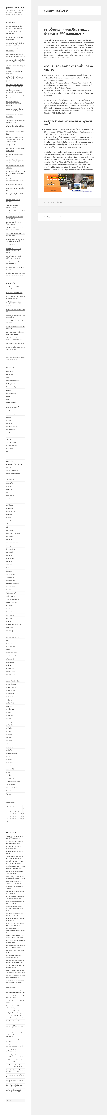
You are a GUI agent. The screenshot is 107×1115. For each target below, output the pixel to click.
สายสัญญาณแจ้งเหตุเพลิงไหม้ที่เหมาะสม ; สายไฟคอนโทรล (14, 27)
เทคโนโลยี (9, 728)
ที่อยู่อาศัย (9, 514)
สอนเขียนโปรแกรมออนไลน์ (14, 624)
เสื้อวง (8, 756)
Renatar (8, 396)
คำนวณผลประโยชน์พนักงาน (14, 464)
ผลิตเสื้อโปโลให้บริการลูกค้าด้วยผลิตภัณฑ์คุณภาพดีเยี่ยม (15, 229)
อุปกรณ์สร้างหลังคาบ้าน (13, 681)
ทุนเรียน (8, 518)
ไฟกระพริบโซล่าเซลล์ (12, 788)
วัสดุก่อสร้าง (9, 612)
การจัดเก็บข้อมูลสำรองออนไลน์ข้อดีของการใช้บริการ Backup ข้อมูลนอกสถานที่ (14, 139)
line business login (11, 387)
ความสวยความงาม (11, 458)
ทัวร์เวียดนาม (10, 505)
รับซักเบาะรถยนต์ (11, 593)
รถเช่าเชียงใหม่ (10, 580)
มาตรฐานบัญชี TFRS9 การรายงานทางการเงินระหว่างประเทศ (13, 250)
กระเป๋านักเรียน (10, 430)
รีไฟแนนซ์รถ (9, 609)
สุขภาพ (8, 649)
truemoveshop (10, 414)
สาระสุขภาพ (9, 634)
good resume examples (13, 381)
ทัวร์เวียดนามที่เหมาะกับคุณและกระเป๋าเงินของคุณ (15, 263)
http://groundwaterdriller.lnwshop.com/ (78, 170)
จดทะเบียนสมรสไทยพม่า (13, 474)
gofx (7, 377)
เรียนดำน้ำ (9, 741)
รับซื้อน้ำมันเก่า (10, 596)
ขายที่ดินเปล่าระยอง (11, 445)
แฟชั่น (8, 772)
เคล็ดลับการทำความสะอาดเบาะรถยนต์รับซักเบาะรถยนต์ (15, 240)
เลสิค (7, 744)
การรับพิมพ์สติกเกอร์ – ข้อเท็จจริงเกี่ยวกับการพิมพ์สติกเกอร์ (15, 44)
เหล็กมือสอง (9, 763)
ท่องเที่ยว (8, 499)
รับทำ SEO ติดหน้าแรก (12, 599)
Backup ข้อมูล (10, 371)
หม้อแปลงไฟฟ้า (10, 659)
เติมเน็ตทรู (9, 722)
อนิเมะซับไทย (10, 668)
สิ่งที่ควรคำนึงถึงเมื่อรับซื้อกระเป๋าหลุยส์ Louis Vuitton (15, 333)
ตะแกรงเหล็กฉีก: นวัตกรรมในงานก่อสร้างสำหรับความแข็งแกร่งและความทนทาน (15, 1035)
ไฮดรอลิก (9, 794)
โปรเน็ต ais (9, 775)
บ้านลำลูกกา (9, 546)
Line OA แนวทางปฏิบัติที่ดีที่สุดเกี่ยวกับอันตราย (14, 217)
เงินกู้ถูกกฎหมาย (10, 700)
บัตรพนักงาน (9, 536)
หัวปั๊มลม (8, 665)
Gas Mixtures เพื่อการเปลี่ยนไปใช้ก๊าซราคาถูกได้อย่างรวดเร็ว (15, 61)
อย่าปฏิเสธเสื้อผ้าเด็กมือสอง (13, 145)
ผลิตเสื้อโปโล (9, 561)
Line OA (8, 390)
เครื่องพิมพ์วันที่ (10, 690)
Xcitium (8, 417)
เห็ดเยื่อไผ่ (9, 759)
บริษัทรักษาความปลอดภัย (13, 533)
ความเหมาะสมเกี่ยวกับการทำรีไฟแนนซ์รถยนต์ (14, 223)
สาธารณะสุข (9, 631)
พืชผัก (7, 568)
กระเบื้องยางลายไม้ (11, 426)
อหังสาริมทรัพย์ (10, 675)
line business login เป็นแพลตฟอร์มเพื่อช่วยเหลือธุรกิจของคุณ (15, 930)
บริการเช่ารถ (9, 527)
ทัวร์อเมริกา (9, 502)
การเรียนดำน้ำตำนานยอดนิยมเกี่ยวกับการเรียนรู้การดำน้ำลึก (14, 85)
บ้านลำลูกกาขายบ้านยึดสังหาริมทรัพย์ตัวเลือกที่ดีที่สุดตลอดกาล (14, 103)
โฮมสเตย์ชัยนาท (10, 785)
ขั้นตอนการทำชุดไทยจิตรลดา (14, 292)
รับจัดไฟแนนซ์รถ (11, 587)
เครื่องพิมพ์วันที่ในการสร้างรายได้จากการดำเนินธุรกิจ (15, 348)
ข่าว (7, 452)
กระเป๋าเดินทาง (10, 433)
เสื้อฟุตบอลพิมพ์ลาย (11, 753)
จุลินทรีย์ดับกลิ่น (10, 480)
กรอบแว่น (9, 423)
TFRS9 (8, 411)
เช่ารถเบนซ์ (9, 715)
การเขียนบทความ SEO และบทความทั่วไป (13, 288)
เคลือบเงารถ (9, 697)
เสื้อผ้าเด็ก (9, 750)
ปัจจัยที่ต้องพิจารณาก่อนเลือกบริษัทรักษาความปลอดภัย (14, 257)
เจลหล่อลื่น (9, 706)
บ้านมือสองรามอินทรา (12, 543)
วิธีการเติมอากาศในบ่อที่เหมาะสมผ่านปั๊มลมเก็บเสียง (15, 121)
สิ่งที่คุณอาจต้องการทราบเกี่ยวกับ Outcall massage (15, 97)
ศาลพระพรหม (10, 615)
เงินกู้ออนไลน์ (10, 703)
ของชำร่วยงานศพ (11, 442)
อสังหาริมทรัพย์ (10, 671)
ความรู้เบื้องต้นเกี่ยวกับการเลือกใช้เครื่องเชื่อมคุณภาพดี (15, 297)
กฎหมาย (8, 420)
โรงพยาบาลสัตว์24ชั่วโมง (13, 781)
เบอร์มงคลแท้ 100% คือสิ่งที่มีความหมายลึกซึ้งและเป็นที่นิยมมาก (14, 908)
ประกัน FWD (9, 555)
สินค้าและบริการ (10, 646)
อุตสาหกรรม (9, 678)
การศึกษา (9, 436)
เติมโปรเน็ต (9, 725)
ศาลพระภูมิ (9, 618)
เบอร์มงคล (9, 734)
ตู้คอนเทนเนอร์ (10, 496)
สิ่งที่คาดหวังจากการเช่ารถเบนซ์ (15, 343)
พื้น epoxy (9, 571)
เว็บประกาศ (9, 747)
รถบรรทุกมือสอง (10, 574)
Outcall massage (11, 393)
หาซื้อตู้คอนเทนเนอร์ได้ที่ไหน (14, 184)
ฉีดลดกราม (9, 489)
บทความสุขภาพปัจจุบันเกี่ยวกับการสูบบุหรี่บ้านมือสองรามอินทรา (15, 55)
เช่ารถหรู (8, 712)
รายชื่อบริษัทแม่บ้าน (11, 602)
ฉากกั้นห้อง (9, 486)
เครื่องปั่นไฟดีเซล (11, 687)
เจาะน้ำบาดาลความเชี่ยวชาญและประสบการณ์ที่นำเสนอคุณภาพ (15, 274)
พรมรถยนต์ (9, 565)
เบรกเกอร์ (9, 731)
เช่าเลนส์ (8, 719)
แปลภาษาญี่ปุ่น (10, 769)
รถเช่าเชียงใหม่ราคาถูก (12, 583)
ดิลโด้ (7, 492)
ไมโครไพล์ (9, 791)
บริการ (8, 524)
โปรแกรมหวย (10, 778)
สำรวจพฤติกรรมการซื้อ (12, 637)
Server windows (11, 403)
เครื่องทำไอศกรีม (11, 684)
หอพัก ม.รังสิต (10, 662)
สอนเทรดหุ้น (9, 627)
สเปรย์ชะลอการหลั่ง (11, 653)
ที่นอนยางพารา (10, 511)
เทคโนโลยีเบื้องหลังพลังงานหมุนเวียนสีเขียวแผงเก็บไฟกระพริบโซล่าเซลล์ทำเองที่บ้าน (15, 304)
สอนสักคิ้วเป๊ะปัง (10, 245)
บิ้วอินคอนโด (9, 552)
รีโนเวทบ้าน (9, 605)
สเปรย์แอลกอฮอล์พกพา (12, 656)
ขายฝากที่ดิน (9, 448)
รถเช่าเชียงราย (10, 577)
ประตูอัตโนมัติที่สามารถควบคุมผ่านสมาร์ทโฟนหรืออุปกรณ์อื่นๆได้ (15, 1028)
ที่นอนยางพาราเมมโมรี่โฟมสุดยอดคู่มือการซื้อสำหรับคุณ (14, 110)
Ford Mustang (10, 374)
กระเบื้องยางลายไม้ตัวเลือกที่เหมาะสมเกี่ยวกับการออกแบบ (14, 91)
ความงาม (9, 455)
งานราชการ (9, 467)
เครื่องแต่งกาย (10, 693)
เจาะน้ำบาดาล (10, 709)
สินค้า (7, 640)
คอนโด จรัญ (9, 461)
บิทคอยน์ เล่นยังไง (11, 549)
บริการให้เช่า (9, 530)
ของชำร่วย (9, 439)
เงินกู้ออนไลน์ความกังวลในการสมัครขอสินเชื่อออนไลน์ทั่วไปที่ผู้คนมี (14, 79)
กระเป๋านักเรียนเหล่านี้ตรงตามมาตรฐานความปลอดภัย (14, 161)
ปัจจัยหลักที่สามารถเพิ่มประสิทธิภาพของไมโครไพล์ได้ (14, 180)
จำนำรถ (8, 477)
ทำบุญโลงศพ (9, 508)
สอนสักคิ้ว (9, 621)
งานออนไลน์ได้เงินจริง (12, 470)
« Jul (10, 824)
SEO (7, 399)
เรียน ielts (9, 737)
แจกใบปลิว (9, 766)
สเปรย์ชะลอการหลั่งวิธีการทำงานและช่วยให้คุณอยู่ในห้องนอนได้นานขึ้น (15, 173)
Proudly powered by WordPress (53, 217)
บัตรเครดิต (9, 539)
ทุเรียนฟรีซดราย (10, 521)
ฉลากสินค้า (9, 483)
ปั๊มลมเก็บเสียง (10, 558)
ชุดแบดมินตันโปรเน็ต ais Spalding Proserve (13, 206)
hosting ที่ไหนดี (10, 384)
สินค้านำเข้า (9, 643)
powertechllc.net (15, 7)
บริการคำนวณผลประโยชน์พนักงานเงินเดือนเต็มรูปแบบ (14, 339)
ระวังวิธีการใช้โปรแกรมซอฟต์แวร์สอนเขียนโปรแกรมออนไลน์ (15, 212)
